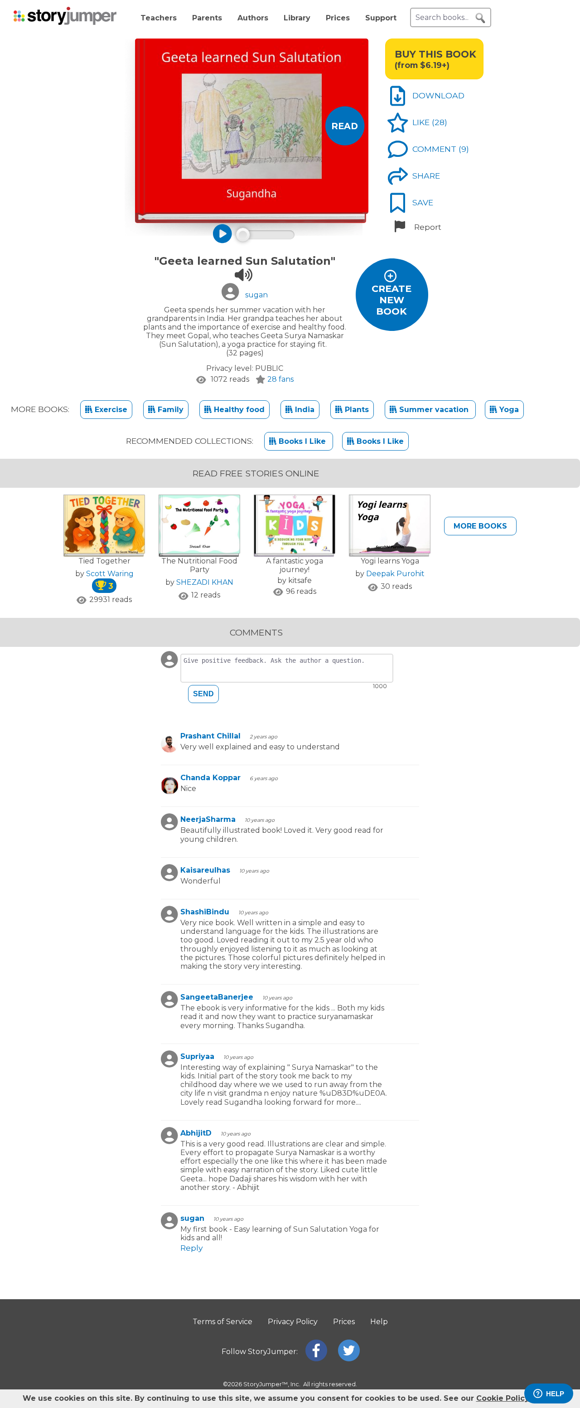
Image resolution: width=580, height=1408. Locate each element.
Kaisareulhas (205, 870)
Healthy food (238, 409)
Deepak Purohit (395, 573)
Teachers (158, 18)
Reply (191, 1247)
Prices (338, 18)
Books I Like (302, 441)
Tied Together (104, 561)
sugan (192, 1218)
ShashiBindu (204, 912)
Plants (356, 409)
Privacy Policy (293, 1321)
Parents (207, 18)
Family (169, 409)
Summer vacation (434, 409)
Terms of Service (222, 1321)
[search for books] (480, 18)
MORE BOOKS (480, 526)
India (303, 409)
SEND (203, 694)
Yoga (508, 409)
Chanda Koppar (210, 777)
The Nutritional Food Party (199, 565)
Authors (252, 18)
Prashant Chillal (210, 736)
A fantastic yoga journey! (294, 565)
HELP (555, 1394)
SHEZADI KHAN (204, 582)
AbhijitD (196, 1133)
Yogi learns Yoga (390, 561)
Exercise (109, 409)
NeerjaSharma (208, 819)
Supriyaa (197, 1056)
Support (380, 18)
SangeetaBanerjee (216, 997)
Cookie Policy (502, 1398)
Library (297, 18)
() (439, 122)
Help (379, 1321)
